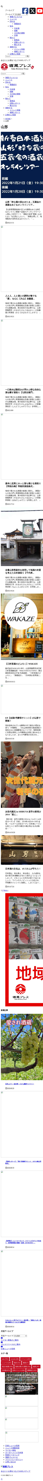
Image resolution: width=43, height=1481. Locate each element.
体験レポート (15, 112)
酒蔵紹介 (13, 85)
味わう (8, 98)
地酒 (36, 1366)
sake (5, 1359)
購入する (13, 105)
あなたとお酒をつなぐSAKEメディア (15, 1471)
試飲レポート (15, 103)
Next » (6, 890)
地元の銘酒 (7, 1366)
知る (7, 87)
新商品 (12, 101)
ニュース (8, 80)
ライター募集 (10, 1450)
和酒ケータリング (12, 1455)
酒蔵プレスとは (11, 78)
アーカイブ (9, 14)
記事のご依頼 (10, 115)
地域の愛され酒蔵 (22, 1366)
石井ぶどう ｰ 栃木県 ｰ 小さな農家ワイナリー (19, 1084)
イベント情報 (15, 110)
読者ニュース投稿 (12, 1446)
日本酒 (12, 89)
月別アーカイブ (7, 1336)
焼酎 (11, 92)
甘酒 (11, 96)
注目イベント (18, 1370)
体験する (8, 108)
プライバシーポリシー (14, 1460)
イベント (25, 1359)
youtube (15, 1359)
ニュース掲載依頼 (12, 1448)
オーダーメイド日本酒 (14, 1453)
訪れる (8, 82)
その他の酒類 (15, 94)
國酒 (26, 1363)
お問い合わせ (10, 1462)
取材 (17, 1363)
